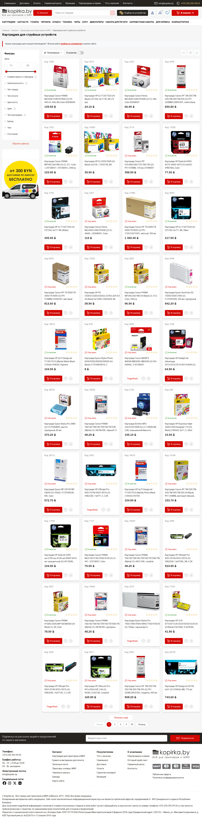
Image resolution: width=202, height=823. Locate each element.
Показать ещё (121, 717)
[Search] (112, 12)
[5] (76, 90)
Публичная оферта (162, 774)
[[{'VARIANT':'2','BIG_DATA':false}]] (197, 53)
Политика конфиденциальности (168, 777)
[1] (67, 90)
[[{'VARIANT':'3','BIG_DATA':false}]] (183, 53)
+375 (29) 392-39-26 (11, 755)
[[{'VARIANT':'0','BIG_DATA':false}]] (190, 53)
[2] (69, 90)
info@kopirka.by (9, 774)
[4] (74, 90)
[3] (71, 90)
